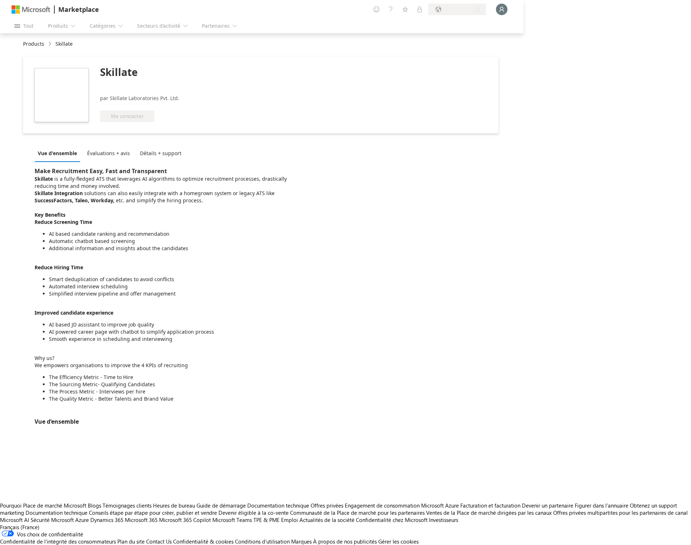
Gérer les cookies (398, 541)
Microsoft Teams (232, 519)
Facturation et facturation (490, 505)
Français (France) (20, 527)
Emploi (289, 519)
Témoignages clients (127, 505)
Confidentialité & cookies (203, 541)
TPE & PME (266, 519)
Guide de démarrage (221, 505)
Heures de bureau (174, 505)
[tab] (59, 153)
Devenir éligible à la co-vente (253, 512)
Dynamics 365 (106, 519)
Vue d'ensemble (57, 153)
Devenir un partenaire (547, 505)
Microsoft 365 (141, 519)
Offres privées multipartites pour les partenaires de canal (620, 512)
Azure (82, 519)
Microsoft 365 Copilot (185, 519)
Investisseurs (443, 519)
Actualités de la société (326, 519)
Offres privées (327, 505)
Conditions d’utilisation (262, 541)
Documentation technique (278, 505)
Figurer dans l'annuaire (601, 505)
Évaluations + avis (108, 153)
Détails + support (160, 153)
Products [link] (33, 43)
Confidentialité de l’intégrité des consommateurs (58, 541)
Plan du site (131, 541)
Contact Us (159, 541)
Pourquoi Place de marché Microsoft (43, 505)
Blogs (94, 505)
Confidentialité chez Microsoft (392, 519)
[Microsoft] (31, 9)
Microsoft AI (14, 519)
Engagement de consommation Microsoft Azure (402, 505)
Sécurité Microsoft (52, 519)
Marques (301, 541)
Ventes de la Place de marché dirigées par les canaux (489, 512)
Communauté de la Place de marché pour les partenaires (357, 512)
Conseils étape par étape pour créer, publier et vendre (153, 512)
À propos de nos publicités (345, 541)
